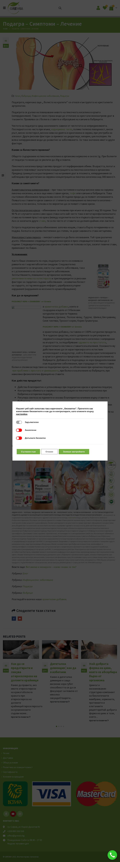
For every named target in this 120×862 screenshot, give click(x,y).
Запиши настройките (74, 451)
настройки (21, 414)
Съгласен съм (28, 451)
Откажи (49, 451)
